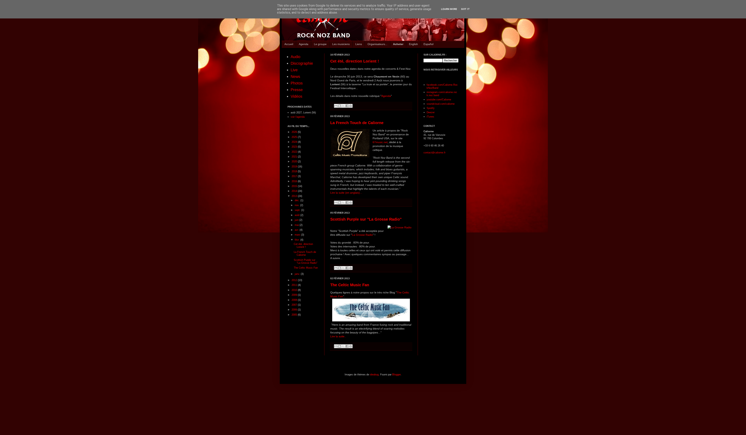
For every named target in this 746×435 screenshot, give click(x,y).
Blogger (396, 374)
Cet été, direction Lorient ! (354, 61)
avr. (297, 229)
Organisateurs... (377, 44)
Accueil (288, 44)
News (295, 76)
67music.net (380, 142)
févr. (297, 239)
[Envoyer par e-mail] (336, 106)
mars (298, 234)
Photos (297, 83)
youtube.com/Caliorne (439, 99)
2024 (295, 141)
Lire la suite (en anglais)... (346, 192)
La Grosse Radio (362, 234)
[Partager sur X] (343, 106)
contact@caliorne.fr (434, 152)
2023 (295, 146)
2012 (295, 280)
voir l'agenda (298, 116)
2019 (295, 166)
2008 (295, 299)
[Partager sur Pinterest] (351, 106)
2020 (295, 161)
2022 (295, 151)
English (413, 44)
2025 (295, 137)
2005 (295, 314)
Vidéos (296, 96)
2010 (295, 290)
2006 (295, 309)
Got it (465, 9)
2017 (295, 176)
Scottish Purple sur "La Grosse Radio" (366, 219)
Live (294, 70)
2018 (295, 171)
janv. (298, 273)
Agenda (303, 44)
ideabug (374, 374)
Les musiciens (341, 44)
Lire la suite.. (338, 336)
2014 (295, 191)
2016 (295, 181)
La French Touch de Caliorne (356, 123)
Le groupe (320, 44)
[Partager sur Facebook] (347, 106)
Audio (295, 57)
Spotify (431, 108)
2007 (295, 304)
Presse (297, 90)
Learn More (449, 9)
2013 (295, 196)
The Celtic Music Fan (349, 285)
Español (428, 44)
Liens (358, 44)
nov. (297, 205)
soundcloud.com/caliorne (441, 103)
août (297, 215)
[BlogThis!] (340, 106)
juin (297, 219)
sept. (298, 210)
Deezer (431, 112)
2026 (295, 131)
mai (297, 225)
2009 (295, 294)
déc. (297, 200)
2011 (295, 285)
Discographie (302, 63)
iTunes (430, 116)
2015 (295, 186)
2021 (295, 156)
